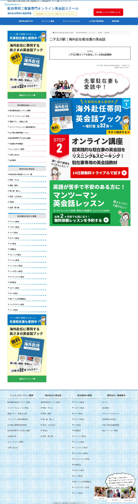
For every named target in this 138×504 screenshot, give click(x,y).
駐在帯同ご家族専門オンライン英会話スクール (43, 8)
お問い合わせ (14, 155)
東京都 (100, 32)
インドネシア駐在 (16, 266)
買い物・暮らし (15, 191)
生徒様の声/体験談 (16, 144)
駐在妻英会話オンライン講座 (20, 110)
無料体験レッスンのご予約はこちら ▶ (108, 12)
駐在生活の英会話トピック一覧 (21, 174)
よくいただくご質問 (17, 149)
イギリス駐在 (14, 227)
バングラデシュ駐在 (17, 304)
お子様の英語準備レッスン (19, 133)
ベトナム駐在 (14, 260)
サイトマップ (81, 503)
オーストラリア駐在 (17, 277)
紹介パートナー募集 (110, 430)
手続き (12, 202)
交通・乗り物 (14, 207)
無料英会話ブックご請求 (50, 402)
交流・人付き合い (16, 196)
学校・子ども (14, 180)
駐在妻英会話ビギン (14, 4)
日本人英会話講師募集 (110, 425)
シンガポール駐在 (16, 271)
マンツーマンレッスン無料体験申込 (22, 127)
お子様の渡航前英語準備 (17, 425)
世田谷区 (107, 32)
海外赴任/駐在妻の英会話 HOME (64, 32)
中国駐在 (13, 249)
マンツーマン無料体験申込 (18, 419)
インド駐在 (14, 310)
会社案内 (13, 160)
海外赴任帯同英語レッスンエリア (85, 32)
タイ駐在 (13, 243)
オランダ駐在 (14, 238)
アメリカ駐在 (14, 221)
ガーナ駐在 (14, 293)
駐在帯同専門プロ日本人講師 (20, 138)
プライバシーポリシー (110, 413)
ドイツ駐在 (14, 232)
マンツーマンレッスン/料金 (19, 116)
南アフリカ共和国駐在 (18, 299)
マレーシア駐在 (15, 255)
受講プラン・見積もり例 (18, 121)
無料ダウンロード (26, 95)
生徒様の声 (12, 436)
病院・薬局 (14, 185)
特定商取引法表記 (109, 419)
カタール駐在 (14, 288)
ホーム (104, 402)
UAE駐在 (13, 282)
